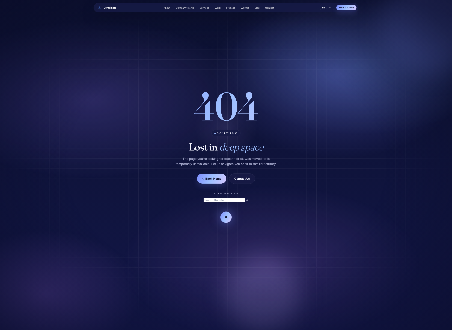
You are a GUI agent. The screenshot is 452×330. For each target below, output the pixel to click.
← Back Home (212, 178)
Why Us (245, 7)
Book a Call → (346, 7)
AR (330, 7)
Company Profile (185, 7)
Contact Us (242, 178)
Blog (257, 7)
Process (230, 7)
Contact (269, 7)
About (167, 7)
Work (218, 7)
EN (323, 7)
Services (204, 7)
